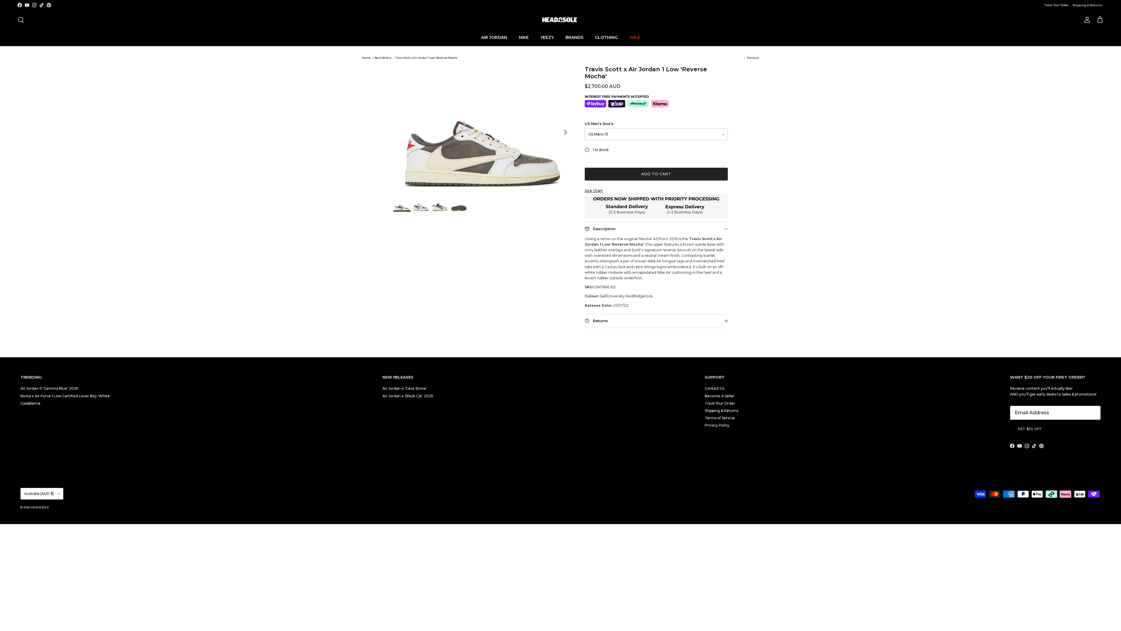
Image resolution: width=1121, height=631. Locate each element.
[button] (656, 190)
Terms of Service (720, 418)
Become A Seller (719, 396)
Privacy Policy (717, 425)
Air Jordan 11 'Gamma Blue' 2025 (49, 388)
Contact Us (714, 388)
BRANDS (574, 37)
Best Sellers (383, 58)
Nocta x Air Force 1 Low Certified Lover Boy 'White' (65, 396)
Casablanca (30, 403)
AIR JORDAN (494, 37)
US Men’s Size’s (599, 124)
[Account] (1086, 19)
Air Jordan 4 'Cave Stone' (404, 388)
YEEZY (547, 37)
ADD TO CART (656, 174)
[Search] (21, 19)
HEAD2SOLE (40, 507)
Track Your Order (1056, 5)
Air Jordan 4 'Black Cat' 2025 (407, 396)
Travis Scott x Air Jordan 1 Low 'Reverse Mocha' (426, 58)
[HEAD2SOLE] (560, 19)
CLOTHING (606, 37)
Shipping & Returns (1087, 5)
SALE (634, 37)
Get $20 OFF (1030, 429)
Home (366, 58)
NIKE (524, 37)
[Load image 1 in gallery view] (482, 129)
